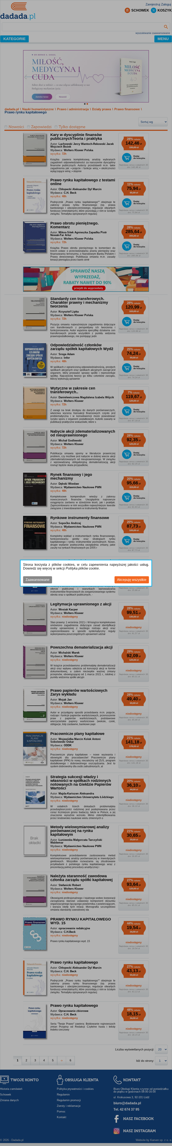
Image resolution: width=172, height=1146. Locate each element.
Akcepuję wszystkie (131, 579)
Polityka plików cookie (82, 568)
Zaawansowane (38, 579)
